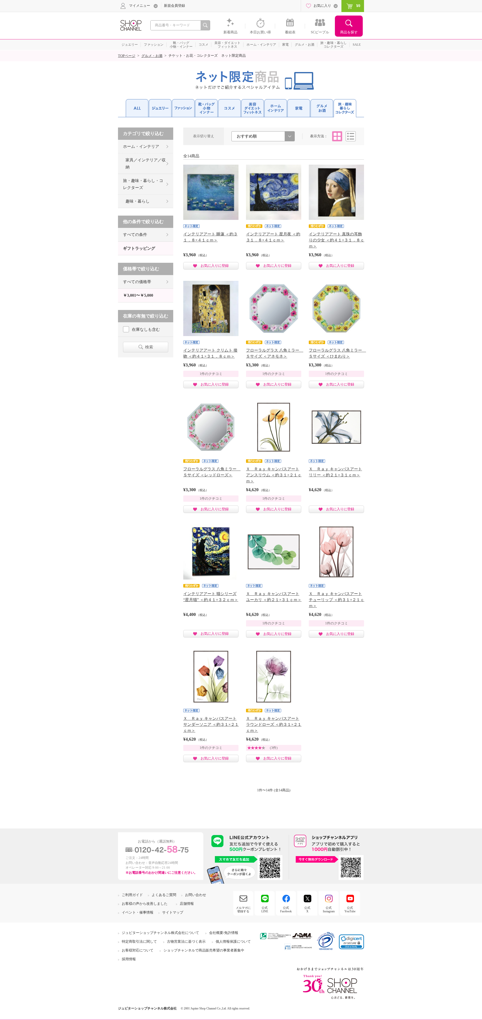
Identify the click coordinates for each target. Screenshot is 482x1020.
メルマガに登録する (243, 909)
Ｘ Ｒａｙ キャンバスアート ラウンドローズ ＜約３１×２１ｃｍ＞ (274, 724)
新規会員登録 (174, 6)
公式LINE (264, 909)
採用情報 (129, 959)
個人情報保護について (233, 941)
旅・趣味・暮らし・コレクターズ (143, 183)
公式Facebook (286, 909)
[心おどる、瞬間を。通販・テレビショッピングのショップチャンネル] (130, 25)
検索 (149, 347)
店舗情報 (187, 904)
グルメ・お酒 (151, 56)
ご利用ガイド (132, 895)
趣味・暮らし (138, 201)
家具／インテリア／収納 (146, 163)
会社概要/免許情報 (223, 933)
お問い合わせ (195, 895)
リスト (351, 136)
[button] (351, 941)
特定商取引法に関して (139, 941)
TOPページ (126, 56)
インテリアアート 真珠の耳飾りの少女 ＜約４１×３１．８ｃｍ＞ (336, 240)
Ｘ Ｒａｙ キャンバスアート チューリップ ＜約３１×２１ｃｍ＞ (336, 600)
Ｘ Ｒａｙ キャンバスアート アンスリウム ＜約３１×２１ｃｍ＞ (274, 475)
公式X (307, 909)
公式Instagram (329, 909)
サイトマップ (172, 912)
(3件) (274, 748)
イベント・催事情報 (137, 912)
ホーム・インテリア (141, 146)
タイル (337, 136)
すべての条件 (135, 234)
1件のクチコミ (211, 374)
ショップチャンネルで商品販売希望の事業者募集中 (203, 950)
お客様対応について (137, 950)
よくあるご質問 (164, 895)
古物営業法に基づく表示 (186, 941)
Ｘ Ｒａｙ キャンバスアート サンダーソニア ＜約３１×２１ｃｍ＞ (211, 724)
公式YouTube (349, 909)
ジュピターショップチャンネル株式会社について (160, 933)
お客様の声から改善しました (144, 904)
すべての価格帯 (137, 282)
